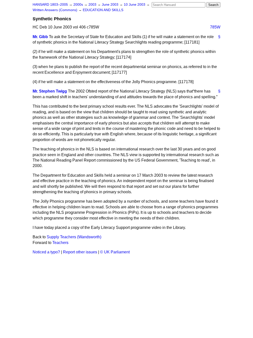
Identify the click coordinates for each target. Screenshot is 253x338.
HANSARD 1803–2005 (50, 4)
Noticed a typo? (46, 252)
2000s (78, 4)
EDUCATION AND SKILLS (103, 10)
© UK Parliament (115, 252)
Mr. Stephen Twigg (50, 91)
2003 (92, 4)
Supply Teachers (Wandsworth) (74, 237)
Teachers (60, 243)
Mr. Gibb (40, 37)
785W (215, 27)
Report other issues (80, 252)
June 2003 (110, 4)
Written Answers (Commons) (55, 10)
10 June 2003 (135, 4)
